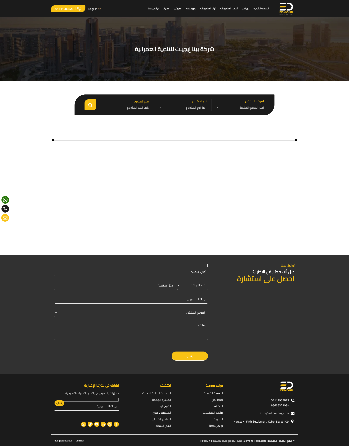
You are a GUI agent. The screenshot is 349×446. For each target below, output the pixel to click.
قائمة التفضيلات (213, 412)
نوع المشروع (199, 101)
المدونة (166, 8)
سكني (181, 227)
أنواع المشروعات (208, 8)
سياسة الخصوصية (63, 440)
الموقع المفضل (254, 101)
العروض (178, 8)
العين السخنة (163, 425)
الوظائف (218, 406)
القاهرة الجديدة (161, 399)
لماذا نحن (217, 399)
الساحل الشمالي (161, 419)
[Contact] (5, 218)
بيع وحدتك (191, 8)
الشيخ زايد (165, 406)
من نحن (245, 8)
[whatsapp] (5, 200)
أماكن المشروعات (229, 8)
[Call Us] (5, 209)
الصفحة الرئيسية (261, 8)
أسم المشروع (141, 101)
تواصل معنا (153, 8)
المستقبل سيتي (198, 227)
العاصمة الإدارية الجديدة (156, 393)
